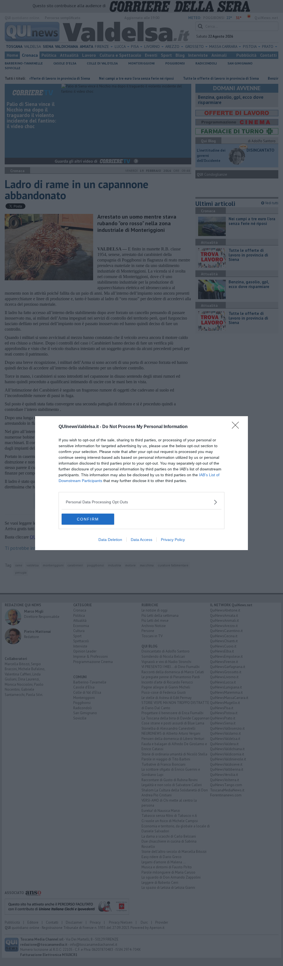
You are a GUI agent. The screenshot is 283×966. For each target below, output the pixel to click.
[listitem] (141, 502)
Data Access (141, 539)
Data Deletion (110, 539)
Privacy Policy (173, 539)
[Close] (237, 427)
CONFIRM (88, 519)
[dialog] (141, 483)
